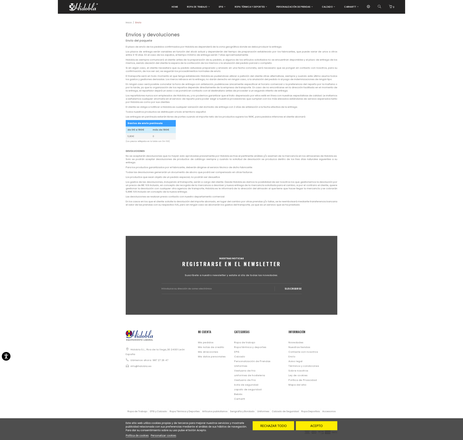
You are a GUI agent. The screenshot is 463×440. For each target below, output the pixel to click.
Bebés (238, 394)
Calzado (239, 356)
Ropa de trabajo (244, 342)
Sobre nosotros (298, 370)
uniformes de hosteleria (249, 375)
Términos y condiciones (303, 366)
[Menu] (368, 7)
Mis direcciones (208, 352)
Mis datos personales (212, 356)
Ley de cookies (298, 375)
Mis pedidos (206, 342)
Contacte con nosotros (303, 352)
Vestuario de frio (245, 370)
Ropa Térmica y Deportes (185, 411)
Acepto (316, 426)
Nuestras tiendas (299, 347)
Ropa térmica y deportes (250, 347)
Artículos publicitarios (215, 411)
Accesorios (329, 411)
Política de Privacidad (302, 380)
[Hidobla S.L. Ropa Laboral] (83, 7)
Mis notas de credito (211, 347)
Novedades (295, 342)
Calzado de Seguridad (285, 411)
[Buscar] (379, 7)
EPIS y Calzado (158, 411)
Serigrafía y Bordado (242, 411)
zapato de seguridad (248, 389)
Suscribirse (293, 289)
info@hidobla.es (141, 366)
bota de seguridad (246, 384)
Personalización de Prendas (252, 361)
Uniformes (240, 366)
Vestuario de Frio (245, 380)
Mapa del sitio (297, 384)
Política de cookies (137, 435)
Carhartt (239, 399)
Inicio (129, 22)
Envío (291, 356)
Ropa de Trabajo (137, 411)
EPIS (236, 352)
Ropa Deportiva (310, 411)
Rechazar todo (273, 426)
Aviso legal (295, 361)
